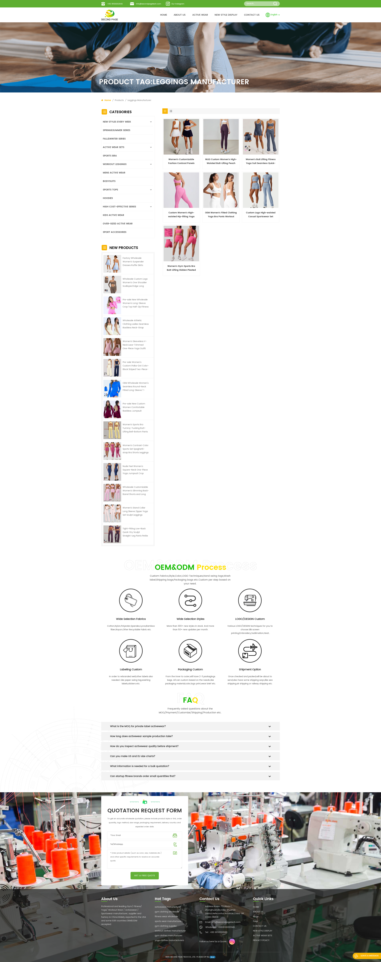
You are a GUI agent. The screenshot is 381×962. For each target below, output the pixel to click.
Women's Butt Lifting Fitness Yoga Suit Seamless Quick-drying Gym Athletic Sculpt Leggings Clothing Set (261, 161)
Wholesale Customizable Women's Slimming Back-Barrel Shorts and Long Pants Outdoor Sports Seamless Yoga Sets (136, 490)
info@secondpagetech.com (148, 4)
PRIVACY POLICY (261, 940)
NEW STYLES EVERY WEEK (117, 122)
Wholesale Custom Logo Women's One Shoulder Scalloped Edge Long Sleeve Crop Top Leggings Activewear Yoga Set (135, 282)
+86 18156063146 (115, 4)
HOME (163, 15)
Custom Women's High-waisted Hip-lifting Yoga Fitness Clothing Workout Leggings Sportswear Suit (181, 215)
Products (119, 100)
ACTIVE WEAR (200, 15)
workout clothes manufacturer (170, 931)
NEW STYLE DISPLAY (226, 15)
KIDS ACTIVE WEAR (113, 215)
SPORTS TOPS (110, 190)
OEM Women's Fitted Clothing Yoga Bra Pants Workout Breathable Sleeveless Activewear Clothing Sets (221, 215)
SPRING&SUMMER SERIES (116, 130)
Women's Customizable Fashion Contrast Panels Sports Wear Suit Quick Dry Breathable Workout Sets (181, 161)
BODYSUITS (109, 181)
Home (107, 100)
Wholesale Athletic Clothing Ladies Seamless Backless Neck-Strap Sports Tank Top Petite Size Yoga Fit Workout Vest (136, 324)
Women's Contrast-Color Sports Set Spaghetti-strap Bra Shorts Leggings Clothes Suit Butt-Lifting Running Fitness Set (136, 449)
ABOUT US (180, 15)
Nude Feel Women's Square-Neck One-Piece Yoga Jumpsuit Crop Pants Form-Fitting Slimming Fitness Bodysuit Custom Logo (136, 470)
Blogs (256, 916)
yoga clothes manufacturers (169, 940)
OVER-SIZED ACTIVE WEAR (118, 224)
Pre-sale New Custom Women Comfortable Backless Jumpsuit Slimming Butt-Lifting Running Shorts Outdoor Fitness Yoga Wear (135, 407)
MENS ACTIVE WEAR (114, 173)
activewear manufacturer (168, 907)
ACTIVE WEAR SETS (113, 147)
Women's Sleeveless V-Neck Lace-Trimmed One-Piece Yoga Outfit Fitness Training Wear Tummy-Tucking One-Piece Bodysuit (135, 345)
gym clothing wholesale (167, 911)
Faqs (255, 921)
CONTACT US (252, 15)
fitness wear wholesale (166, 916)
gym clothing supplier (166, 926)
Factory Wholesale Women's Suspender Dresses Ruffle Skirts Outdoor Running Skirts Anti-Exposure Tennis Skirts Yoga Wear (134, 261)
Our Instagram (177, 4)
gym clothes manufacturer (168, 935)
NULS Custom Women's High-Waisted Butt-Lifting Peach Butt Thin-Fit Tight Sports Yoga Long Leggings (221, 161)
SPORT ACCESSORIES (114, 232)
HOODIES (108, 198)
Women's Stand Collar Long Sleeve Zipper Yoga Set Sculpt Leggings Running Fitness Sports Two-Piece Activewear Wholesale (135, 511)
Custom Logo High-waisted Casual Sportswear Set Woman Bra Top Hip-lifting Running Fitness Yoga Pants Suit (261, 215)
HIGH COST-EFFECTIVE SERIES (119, 207)
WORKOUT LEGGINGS (115, 164)
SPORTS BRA (110, 156)
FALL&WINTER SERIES (114, 139)
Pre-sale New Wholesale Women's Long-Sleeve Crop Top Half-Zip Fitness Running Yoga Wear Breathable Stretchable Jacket (136, 303)
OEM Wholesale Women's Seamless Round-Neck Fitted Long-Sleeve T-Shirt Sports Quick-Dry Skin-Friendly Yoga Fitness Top (136, 386)
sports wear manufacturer (168, 921)
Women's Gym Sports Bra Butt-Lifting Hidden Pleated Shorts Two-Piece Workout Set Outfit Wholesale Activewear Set (181, 268)
